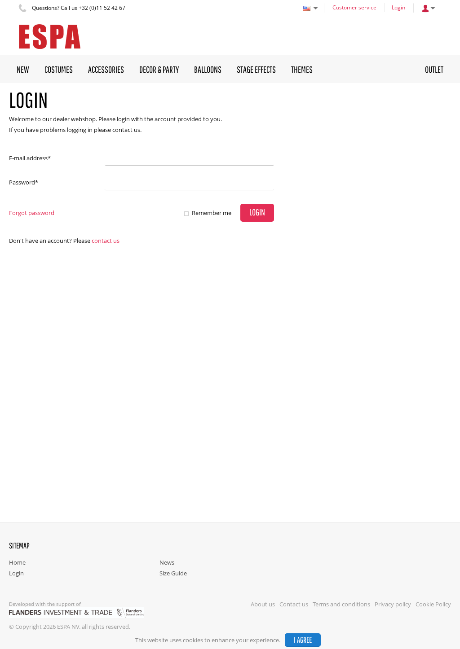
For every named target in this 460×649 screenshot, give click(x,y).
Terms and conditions (341, 604)
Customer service (354, 7)
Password (23, 182)
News (166, 562)
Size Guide (173, 573)
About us (263, 604)
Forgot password (31, 213)
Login (398, 7)
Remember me (211, 213)
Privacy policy (393, 604)
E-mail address (30, 158)
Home (17, 562)
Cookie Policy (433, 604)
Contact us (105, 241)
